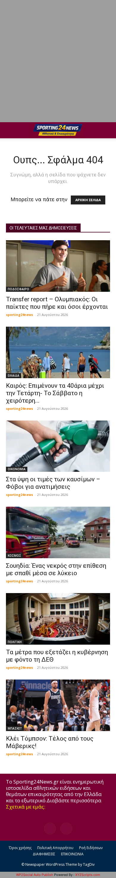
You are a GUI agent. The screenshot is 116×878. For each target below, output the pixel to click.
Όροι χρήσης (20, 847)
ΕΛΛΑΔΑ (13, 375)
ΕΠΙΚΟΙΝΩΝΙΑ (72, 854)
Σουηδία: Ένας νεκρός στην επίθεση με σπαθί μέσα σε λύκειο (56, 569)
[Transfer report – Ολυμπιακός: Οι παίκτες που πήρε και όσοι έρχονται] (58, 266)
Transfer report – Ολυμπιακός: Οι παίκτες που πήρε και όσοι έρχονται (57, 303)
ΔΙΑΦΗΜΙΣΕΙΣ (44, 854)
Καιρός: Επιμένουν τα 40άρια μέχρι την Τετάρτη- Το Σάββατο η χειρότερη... (55, 393)
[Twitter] (66, 828)
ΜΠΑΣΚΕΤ (15, 728)
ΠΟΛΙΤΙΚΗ (15, 642)
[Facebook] (50, 828)
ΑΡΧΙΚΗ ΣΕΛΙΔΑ (88, 200)
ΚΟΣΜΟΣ (14, 555)
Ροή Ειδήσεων (91, 847)
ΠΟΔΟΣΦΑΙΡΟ (18, 289)
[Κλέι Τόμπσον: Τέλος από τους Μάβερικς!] (58, 705)
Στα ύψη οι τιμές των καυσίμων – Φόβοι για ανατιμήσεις (53, 483)
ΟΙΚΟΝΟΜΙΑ (17, 469)
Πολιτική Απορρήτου (55, 847)
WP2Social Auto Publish (34, 875)
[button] (10, 130)
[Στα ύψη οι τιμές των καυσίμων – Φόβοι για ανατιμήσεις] (58, 446)
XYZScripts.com (87, 875)
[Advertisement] (58, 61)
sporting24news (19, 314)
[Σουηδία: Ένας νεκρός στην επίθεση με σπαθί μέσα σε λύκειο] (58, 532)
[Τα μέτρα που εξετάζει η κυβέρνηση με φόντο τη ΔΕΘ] (58, 619)
